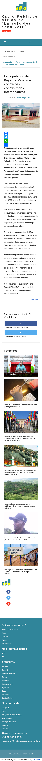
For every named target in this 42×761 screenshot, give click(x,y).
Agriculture (6, 687)
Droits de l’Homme (8, 673)
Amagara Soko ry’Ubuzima (12, 715)
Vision (4, 633)
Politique (5, 666)
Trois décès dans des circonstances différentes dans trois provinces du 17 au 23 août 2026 (19, 506)
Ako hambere (7, 718)
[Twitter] (21, 137)
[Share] (21, 145)
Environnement (7, 684)
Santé (4, 691)
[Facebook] (8, 592)
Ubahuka (5, 725)
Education (5, 695)
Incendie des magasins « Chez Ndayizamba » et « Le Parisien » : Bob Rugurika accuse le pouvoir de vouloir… (20, 472)
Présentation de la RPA (10, 629)
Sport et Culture (7, 698)
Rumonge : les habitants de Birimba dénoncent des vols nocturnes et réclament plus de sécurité (20, 572)
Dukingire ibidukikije (9, 722)
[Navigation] (5, 42)
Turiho (4, 711)
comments (34, 300)
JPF (3, 653)
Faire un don (11, 613)
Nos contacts (6, 644)
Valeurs (4, 640)
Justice (4, 677)
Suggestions (22, 733)
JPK (3, 657)
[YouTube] (8, 604)
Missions (5, 636)
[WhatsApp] (21, 141)
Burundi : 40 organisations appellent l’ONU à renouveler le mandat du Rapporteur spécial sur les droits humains (19, 438)
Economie (5, 680)
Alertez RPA (7, 31)
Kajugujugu (6, 708)
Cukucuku (5, 729)
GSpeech (36, 760)
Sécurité (5, 670)
